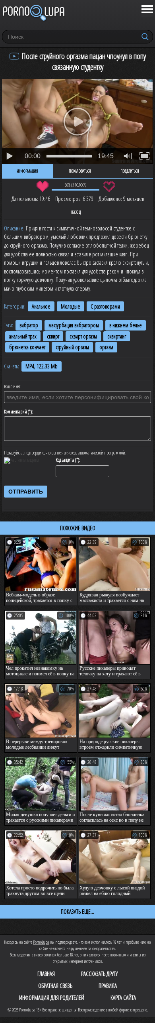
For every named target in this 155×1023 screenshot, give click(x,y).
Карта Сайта (123, 997)
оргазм (106, 347)
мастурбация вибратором (73, 325)
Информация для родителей (51, 997)
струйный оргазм (72, 347)
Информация (27, 171)
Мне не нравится (108, 187)
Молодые (70, 306)
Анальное (41, 306)
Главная (46, 974)
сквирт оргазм (83, 336)
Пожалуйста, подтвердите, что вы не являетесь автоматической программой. (65, 453)
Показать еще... (77, 911)
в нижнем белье (125, 325)
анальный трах (23, 336)
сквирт (53, 336)
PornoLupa (41, 942)
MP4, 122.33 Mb (41, 366)
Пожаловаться (80, 171)
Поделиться (129, 171)
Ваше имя (12, 387)
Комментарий (15, 412)
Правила (108, 986)
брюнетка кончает (27, 347)
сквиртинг (116, 336)
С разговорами (105, 306)
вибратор (28, 325)
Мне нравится (42, 187)
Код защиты (65, 460)
